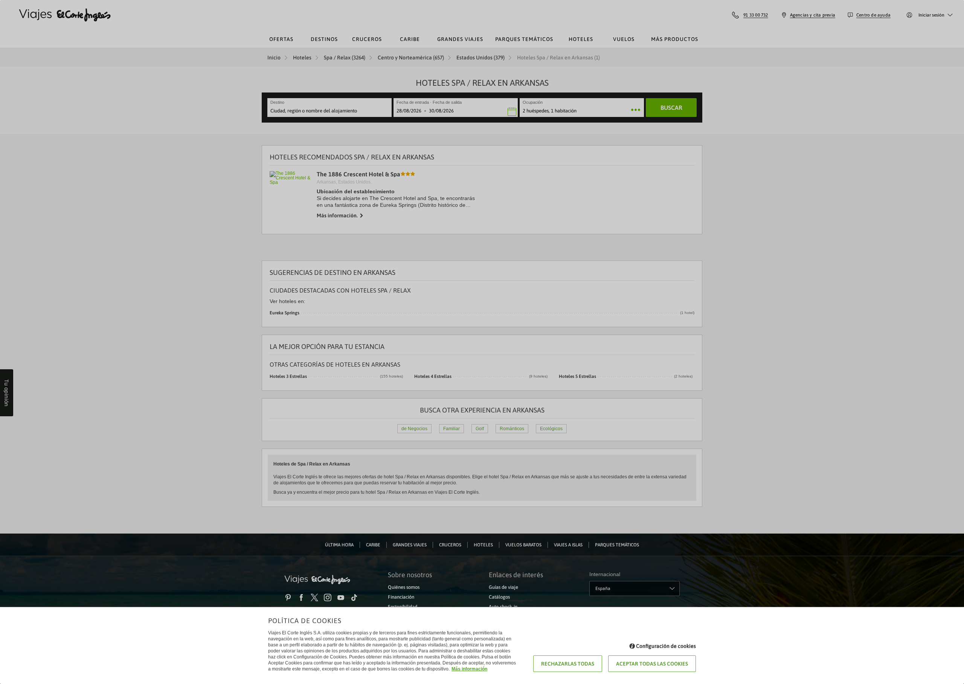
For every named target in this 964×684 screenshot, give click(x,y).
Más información (469, 669)
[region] (482, 342)
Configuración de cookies (666, 646)
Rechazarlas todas (567, 664)
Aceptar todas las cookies (652, 664)
